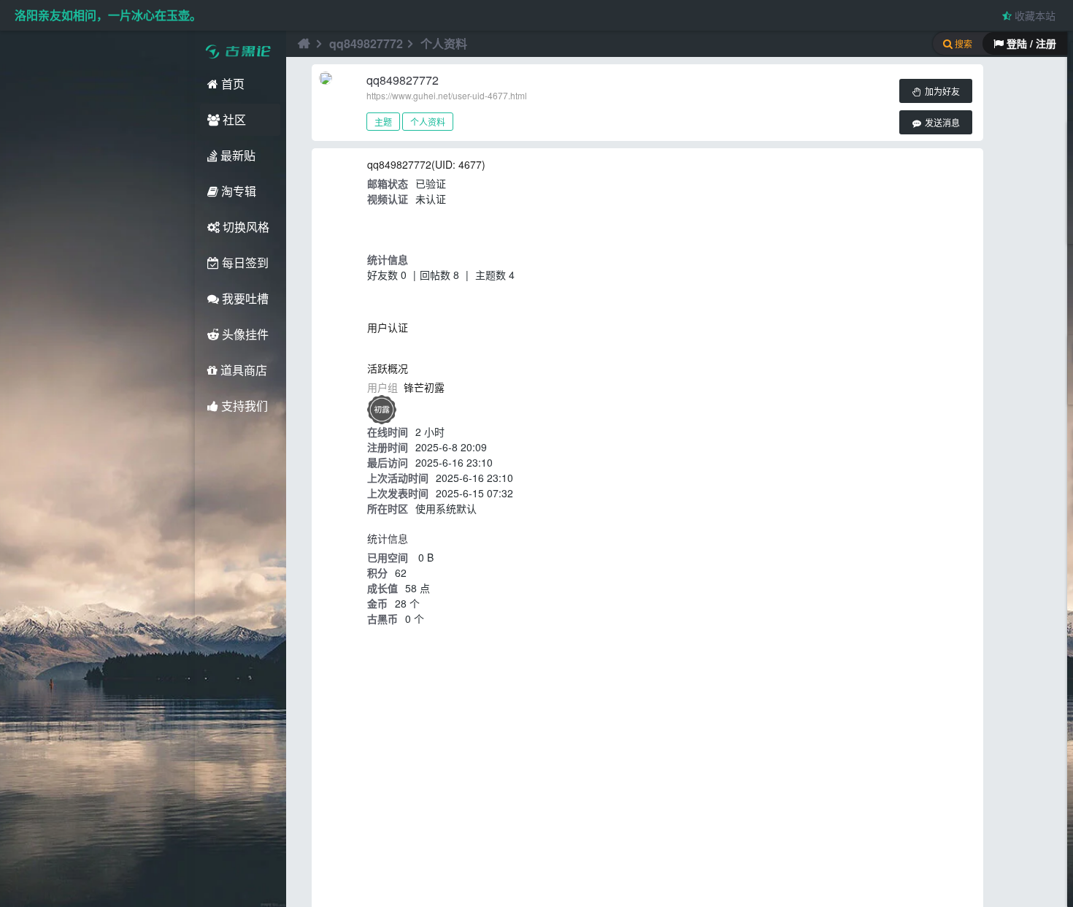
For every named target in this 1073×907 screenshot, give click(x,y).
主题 (383, 121)
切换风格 (244, 226)
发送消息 (941, 123)
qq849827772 (366, 43)
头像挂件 (244, 334)
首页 (231, 83)
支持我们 (243, 405)
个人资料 (427, 121)
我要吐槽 (244, 298)
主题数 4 (495, 274)
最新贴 (236, 155)
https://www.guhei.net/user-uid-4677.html (446, 95)
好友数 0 (387, 274)
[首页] (302, 44)
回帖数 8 (439, 274)
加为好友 (941, 92)
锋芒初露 (424, 387)
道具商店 (242, 369)
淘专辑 (237, 191)
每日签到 (244, 262)
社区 (233, 119)
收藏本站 (1033, 15)
